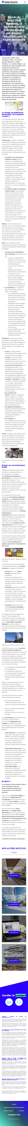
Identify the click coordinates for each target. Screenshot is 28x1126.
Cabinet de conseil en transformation (14, 1107)
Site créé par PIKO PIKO (14, 1118)
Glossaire (21, 1110)
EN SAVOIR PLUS (14, 875)
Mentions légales (8, 1110)
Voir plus (14, 852)
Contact (14, 1104)
